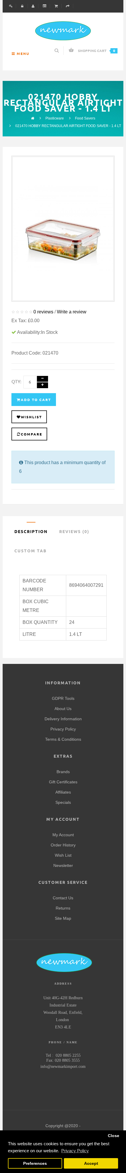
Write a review (71, 311)
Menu (22, 53)
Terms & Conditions (63, 739)
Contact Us (63, 898)
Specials (63, 802)
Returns (63, 908)
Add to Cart (36, 400)
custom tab (30, 551)
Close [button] (113, 1136)
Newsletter (63, 865)
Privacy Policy (63, 729)
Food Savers (85, 118)
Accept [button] (91, 1163)
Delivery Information (63, 718)
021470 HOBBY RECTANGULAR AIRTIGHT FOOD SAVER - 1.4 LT (68, 126)
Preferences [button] (35, 1163)
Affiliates (63, 792)
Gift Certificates (63, 782)
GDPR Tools (63, 698)
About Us (63, 708)
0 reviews (43, 311)
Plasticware (54, 118)
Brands (63, 771)
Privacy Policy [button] (75, 1150)
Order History (63, 845)
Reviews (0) (74, 531)
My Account (63, 834)
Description (31, 531)
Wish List (63, 855)
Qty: (16, 381)
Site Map (63, 918)
